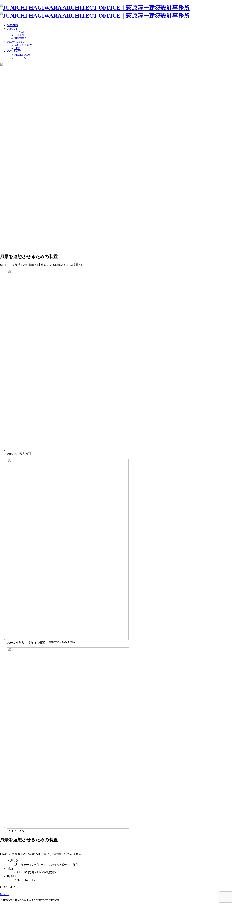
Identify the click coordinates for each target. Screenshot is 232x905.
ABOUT (12, 28)
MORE (4, 894)
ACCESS (20, 57)
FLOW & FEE (15, 41)
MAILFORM (22, 54)
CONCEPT (21, 31)
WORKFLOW (23, 44)
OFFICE (19, 35)
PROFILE (20, 38)
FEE (17, 48)
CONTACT (14, 51)
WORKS (12, 25)
